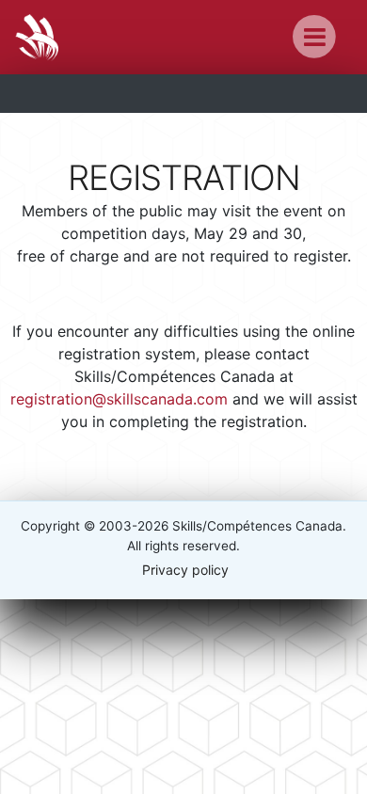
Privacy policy (185, 570)
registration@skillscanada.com (119, 398)
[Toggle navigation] (315, 37)
